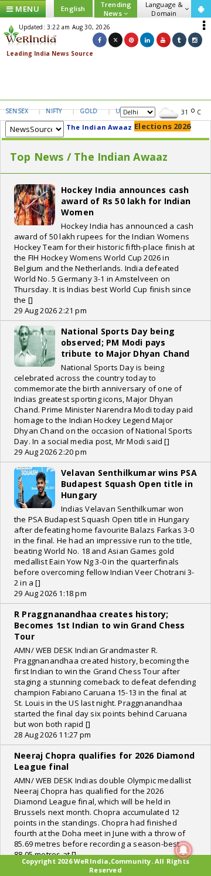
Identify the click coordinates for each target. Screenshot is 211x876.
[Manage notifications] (183, 850)
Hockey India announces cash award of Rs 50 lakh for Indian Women (125, 201)
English (73, 8)
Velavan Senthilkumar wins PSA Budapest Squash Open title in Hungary (129, 483)
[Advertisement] (105, 79)
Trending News (116, 9)
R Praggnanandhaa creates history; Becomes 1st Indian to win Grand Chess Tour (99, 625)
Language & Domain (164, 9)
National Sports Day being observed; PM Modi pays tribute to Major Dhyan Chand (125, 342)
